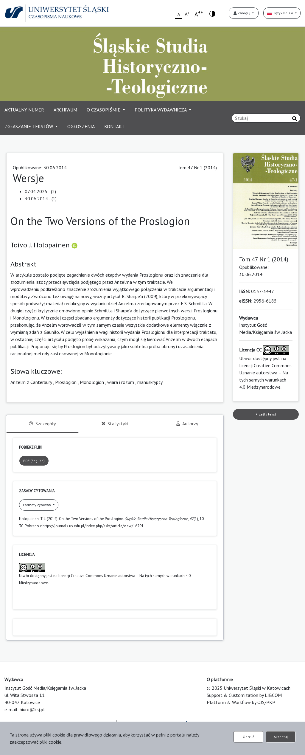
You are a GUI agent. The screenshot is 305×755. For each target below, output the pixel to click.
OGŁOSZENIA (81, 126)
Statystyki (118, 424)
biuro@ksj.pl (32, 709)
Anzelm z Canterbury (31, 382)
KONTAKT (114, 126)
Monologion (92, 382)
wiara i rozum (120, 382)
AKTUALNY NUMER (24, 110)
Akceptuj (281, 736)
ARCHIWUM (65, 110)
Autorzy (190, 424)
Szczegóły (45, 424)
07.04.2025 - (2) (40, 191)
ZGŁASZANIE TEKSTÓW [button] (29, 126)
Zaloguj (244, 13)
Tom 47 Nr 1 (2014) (197, 167)
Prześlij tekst (266, 414)
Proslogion (66, 382)
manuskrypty (150, 382)
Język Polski (283, 13)
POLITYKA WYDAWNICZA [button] (161, 110)
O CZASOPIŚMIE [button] (104, 110)
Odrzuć (248, 736)
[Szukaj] (294, 118)
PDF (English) (34, 460)
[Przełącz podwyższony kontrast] (212, 13)
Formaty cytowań (37, 505)
